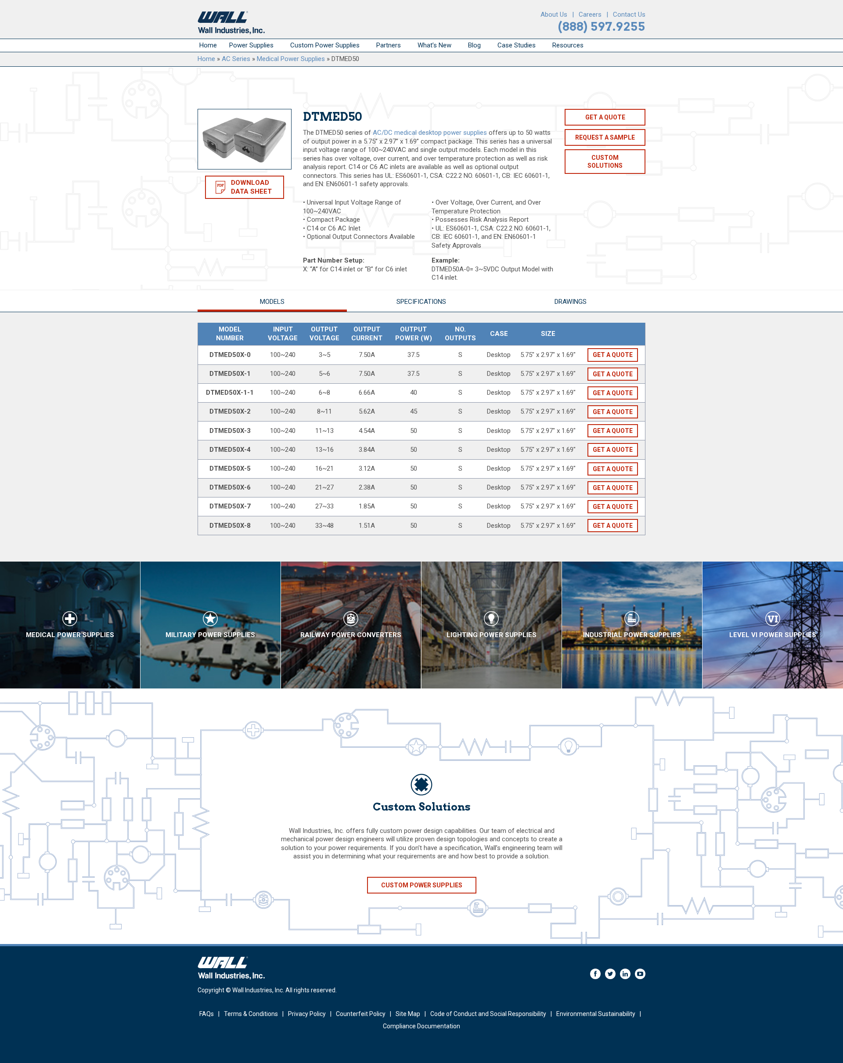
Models (272, 302)
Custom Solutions (605, 161)
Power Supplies (251, 45)
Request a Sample (605, 137)
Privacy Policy (307, 1013)
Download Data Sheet (251, 187)
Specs (421, 302)
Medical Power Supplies (291, 59)
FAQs (206, 1013)
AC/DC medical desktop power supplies (430, 133)
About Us (553, 14)
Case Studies (516, 45)
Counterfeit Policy (360, 1013)
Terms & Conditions (251, 1013)
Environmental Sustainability (595, 1013)
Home (208, 45)
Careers (590, 14)
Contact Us (629, 14)
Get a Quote (605, 117)
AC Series (236, 59)
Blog (474, 45)
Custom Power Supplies (325, 45)
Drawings (571, 302)
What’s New (434, 45)
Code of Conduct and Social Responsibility (488, 1013)
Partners (388, 45)
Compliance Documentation (421, 1026)
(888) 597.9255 (601, 26)
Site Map (408, 1013)
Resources (568, 45)
